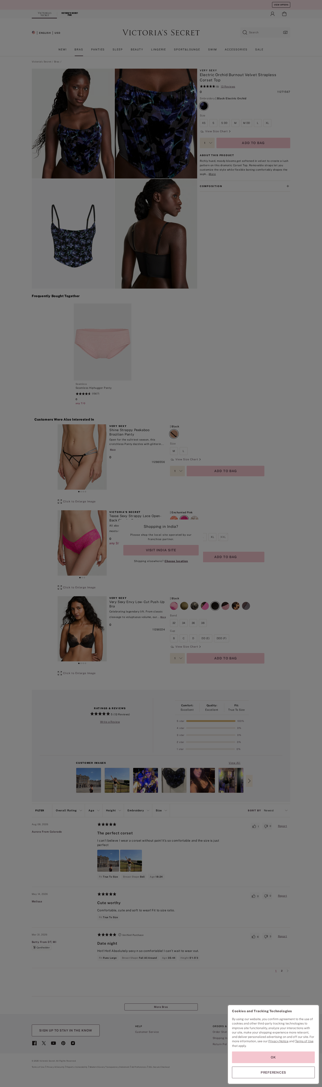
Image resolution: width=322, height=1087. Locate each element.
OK (273, 1057)
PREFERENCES (273, 1072)
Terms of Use (304, 1041)
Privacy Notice (278, 1041)
